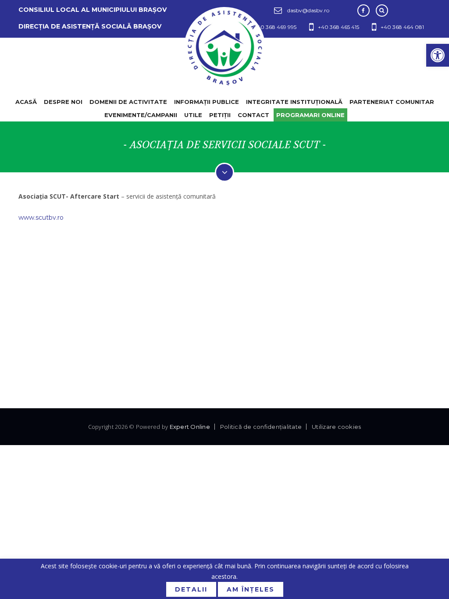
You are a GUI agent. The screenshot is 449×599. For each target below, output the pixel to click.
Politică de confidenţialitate (261, 426)
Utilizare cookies (336, 426)
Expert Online (190, 426)
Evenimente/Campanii (140, 114)
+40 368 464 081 (402, 27)
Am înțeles (250, 589)
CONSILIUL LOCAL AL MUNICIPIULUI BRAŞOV (92, 10)
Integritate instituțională (294, 101)
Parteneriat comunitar (391, 101)
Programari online (310, 114)
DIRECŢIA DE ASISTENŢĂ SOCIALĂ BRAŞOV (89, 26)
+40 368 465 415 (338, 27)
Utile (193, 114)
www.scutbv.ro (41, 217)
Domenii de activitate (128, 101)
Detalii (191, 589)
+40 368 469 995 (275, 27)
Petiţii (220, 114)
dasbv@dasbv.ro (308, 10)
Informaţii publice (206, 101)
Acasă (26, 101)
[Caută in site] (382, 10)
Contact (253, 114)
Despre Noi (63, 101)
